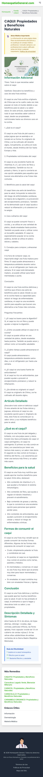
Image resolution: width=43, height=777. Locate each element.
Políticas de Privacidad (21, 767)
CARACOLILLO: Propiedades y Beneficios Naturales (17, 695)
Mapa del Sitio (21, 771)
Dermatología (10, 717)
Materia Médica (10, 721)
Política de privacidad (28, 51)
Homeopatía (6, 12)
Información (9, 713)
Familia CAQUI (16, 12)
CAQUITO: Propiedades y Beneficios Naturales (19, 678)
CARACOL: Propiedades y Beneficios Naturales (19, 689)
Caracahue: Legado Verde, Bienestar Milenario (19, 683)
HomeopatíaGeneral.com (18, 3)
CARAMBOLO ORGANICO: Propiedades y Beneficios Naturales (21, 701)
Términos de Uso (22, 764)
